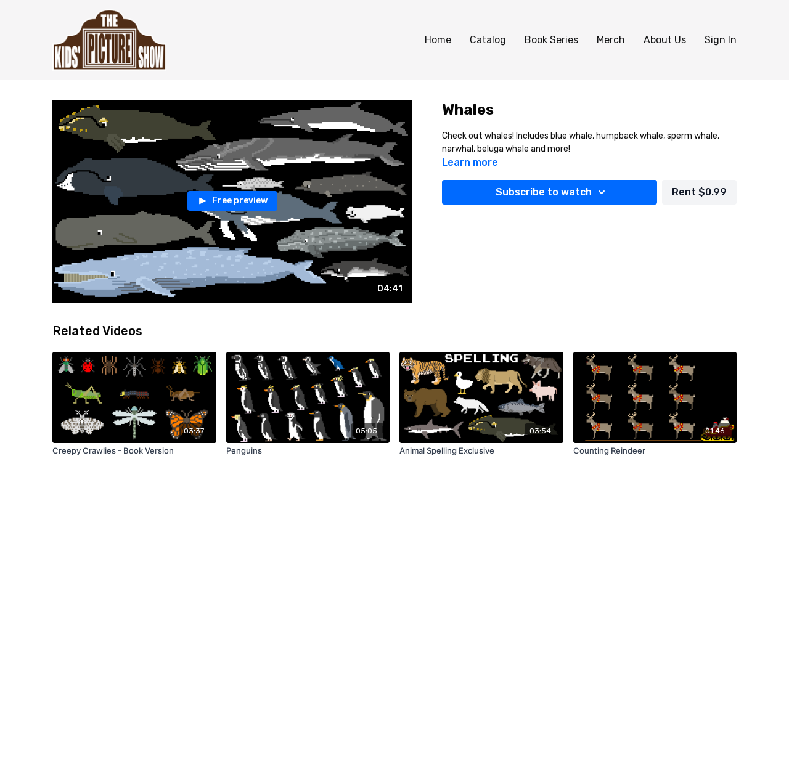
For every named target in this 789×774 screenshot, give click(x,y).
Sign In (721, 40)
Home (438, 40)
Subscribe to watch (544, 192)
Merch (611, 40)
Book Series (551, 40)
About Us (665, 40)
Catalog (488, 40)
